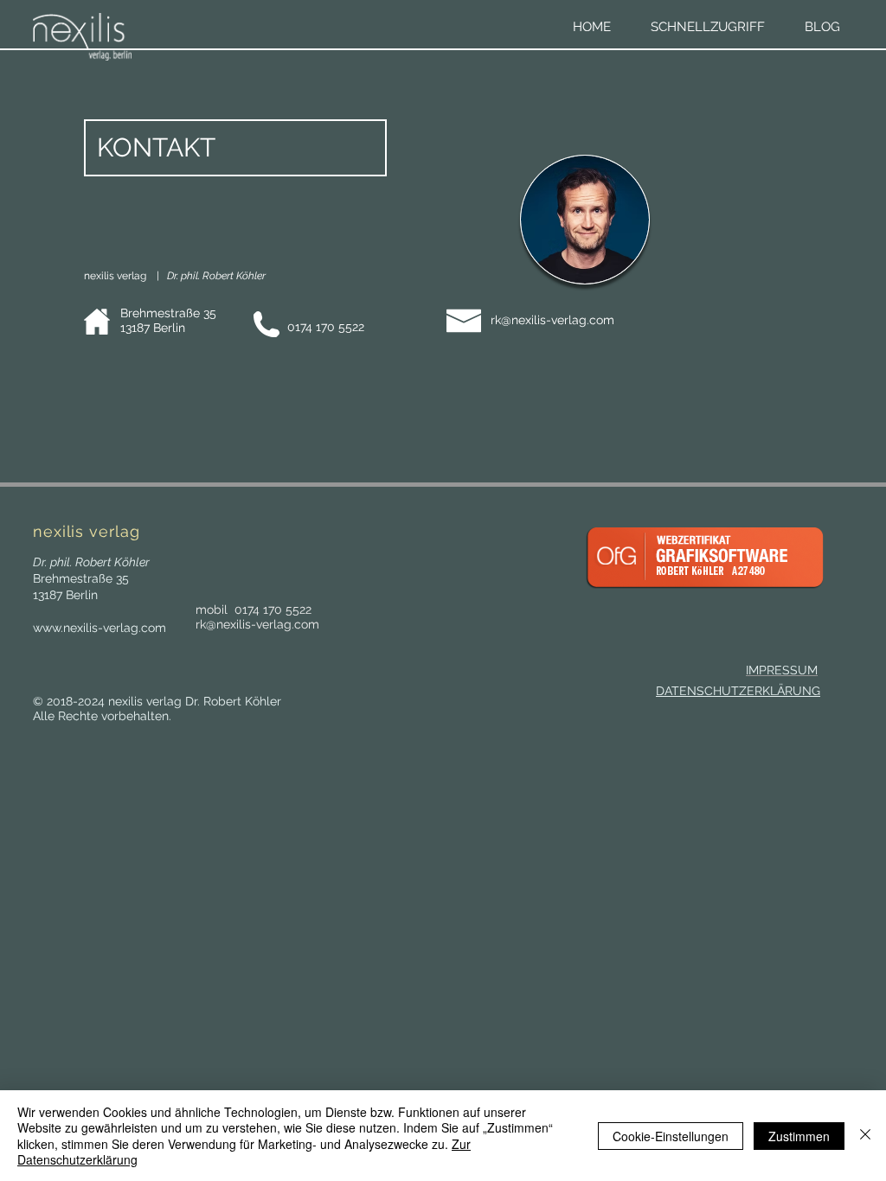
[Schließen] (865, 1135)
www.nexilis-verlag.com (99, 628)
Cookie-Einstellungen (671, 1136)
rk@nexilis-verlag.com (552, 320)
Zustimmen (799, 1136)
